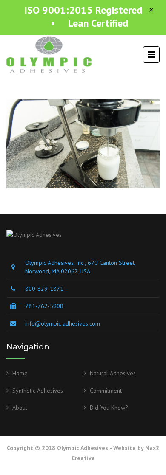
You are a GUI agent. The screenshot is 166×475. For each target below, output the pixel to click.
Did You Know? (109, 407)
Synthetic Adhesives (37, 390)
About (19, 407)
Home (20, 373)
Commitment (106, 390)
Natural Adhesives (113, 373)
